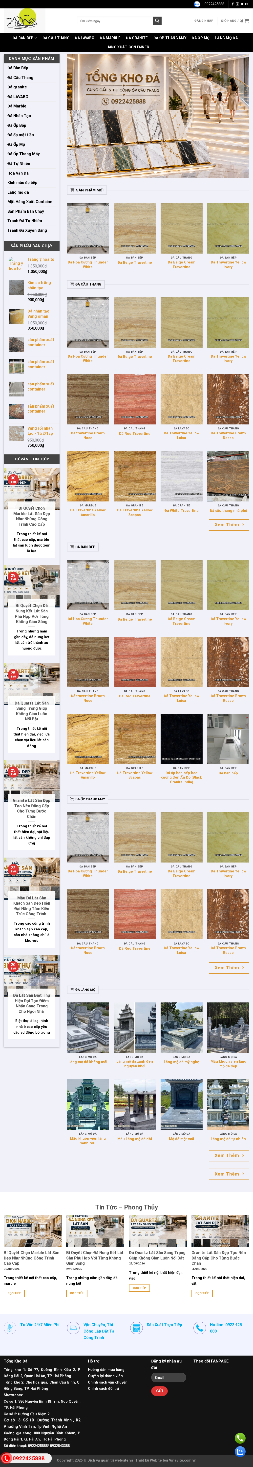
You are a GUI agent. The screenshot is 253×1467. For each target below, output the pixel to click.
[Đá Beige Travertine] (135, 228)
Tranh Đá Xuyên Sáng (27, 230)
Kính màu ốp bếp (22, 182)
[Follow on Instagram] (237, 4)
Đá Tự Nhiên (18, 163)
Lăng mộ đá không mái (87, 1062)
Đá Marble (110, 38)
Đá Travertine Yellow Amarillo (87, 512)
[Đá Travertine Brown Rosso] (228, 399)
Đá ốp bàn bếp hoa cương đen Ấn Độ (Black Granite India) (181, 777)
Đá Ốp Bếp (16, 125)
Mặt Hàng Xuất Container (30, 201)
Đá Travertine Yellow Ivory (228, 264)
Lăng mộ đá (226, 38)
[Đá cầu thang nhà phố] (228, 476)
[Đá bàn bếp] (228, 739)
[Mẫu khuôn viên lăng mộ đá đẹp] (228, 1027)
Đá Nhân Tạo (19, 115)
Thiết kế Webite (148, 1460)
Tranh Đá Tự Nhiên (24, 220)
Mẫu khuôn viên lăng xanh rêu (88, 1140)
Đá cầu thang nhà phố (228, 511)
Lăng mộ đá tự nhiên (228, 1139)
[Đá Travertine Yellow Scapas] (135, 476)
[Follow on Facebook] (232, 4)
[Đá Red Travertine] (135, 399)
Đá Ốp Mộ (201, 38)
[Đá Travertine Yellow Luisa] (182, 399)
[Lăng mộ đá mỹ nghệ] (182, 1027)
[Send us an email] (246, 4)
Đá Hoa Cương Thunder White (88, 264)
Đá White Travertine (182, 511)
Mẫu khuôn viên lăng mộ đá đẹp (228, 1063)
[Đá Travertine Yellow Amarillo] (88, 476)
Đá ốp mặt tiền (20, 134)
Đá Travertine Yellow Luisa (181, 435)
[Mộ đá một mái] (182, 1104)
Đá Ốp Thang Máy (169, 38)
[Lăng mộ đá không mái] (88, 1027)
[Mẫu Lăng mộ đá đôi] (135, 1104)
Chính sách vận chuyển (107, 1382)
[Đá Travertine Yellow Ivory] (228, 228)
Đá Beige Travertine (135, 263)
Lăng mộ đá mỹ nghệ (181, 1062)
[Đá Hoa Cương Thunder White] (88, 228)
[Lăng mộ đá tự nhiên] (228, 1104)
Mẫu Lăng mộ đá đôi (134, 1139)
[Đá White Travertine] (182, 476)
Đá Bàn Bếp (23, 38)
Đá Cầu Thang (55, 38)
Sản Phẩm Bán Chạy (25, 211)
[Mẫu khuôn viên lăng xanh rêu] (88, 1104)
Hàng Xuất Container (127, 47)
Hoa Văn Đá (18, 173)
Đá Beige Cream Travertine (181, 264)
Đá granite (137, 38)
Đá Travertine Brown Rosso (228, 435)
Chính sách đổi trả (103, 1389)
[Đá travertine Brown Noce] (88, 399)
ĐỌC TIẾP (14, 1293)
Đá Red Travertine (134, 434)
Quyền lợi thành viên (105, 1376)
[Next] (239, 116)
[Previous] (76, 116)
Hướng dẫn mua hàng (106, 1370)
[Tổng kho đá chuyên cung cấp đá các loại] (36, 20)
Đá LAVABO (84, 38)
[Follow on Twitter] (242, 4)
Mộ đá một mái (181, 1139)
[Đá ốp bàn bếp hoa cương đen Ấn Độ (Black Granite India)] (182, 739)
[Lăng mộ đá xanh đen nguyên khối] (135, 1027)
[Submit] (157, 21)
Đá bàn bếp (228, 773)
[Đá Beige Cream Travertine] (182, 228)
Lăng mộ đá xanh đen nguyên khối (134, 1063)
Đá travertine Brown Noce (88, 435)
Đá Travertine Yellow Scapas (134, 512)
